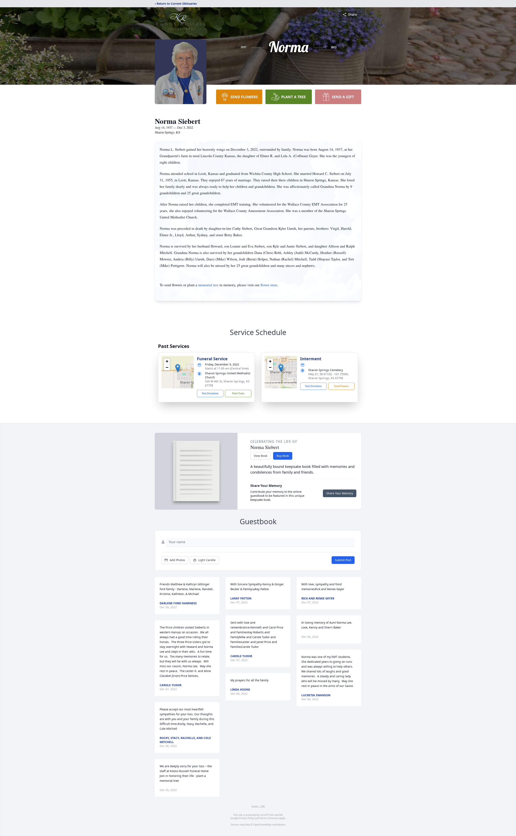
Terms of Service (269, 818)
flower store (268, 284)
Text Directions (210, 393)
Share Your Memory (339, 493)
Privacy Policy (246, 818)
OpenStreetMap (262, 824)
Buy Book (283, 456)
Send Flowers (341, 386)
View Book (260, 456)
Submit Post (343, 560)
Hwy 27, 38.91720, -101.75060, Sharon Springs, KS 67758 (328, 376)
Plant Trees (238, 393)
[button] (177, 368)
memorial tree (208, 284)
